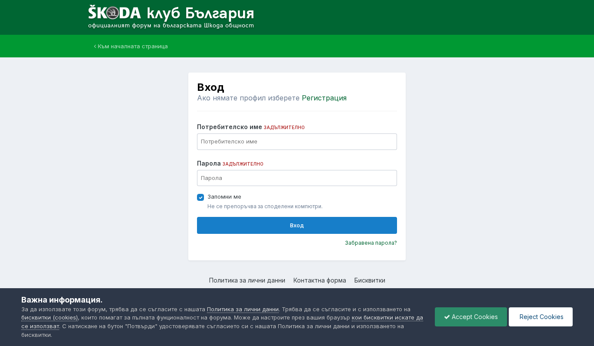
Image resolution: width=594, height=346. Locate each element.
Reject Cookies (541, 316)
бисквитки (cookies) (49, 317)
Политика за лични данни (247, 280)
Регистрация (324, 97)
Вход (297, 225)
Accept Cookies (474, 316)
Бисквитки (369, 280)
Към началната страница (132, 46)
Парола (230, 163)
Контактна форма (320, 280)
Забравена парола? (371, 243)
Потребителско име (251, 126)
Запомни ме (224, 196)
